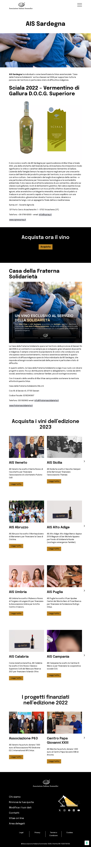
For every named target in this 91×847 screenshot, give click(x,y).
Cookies (69, 832)
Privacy (37, 832)
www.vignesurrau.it (17, 220)
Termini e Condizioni (53, 834)
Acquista (46, 247)
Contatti (14, 813)
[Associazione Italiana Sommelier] (45, 4)
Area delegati (17, 823)
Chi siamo (15, 797)
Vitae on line (16, 818)
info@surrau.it (45, 215)
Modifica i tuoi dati (20, 807)
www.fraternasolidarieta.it (21, 406)
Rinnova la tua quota (21, 802)
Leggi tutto (16, 484)
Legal (21, 832)
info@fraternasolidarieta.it (46, 401)
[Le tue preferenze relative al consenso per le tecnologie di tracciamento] (87, 843)
